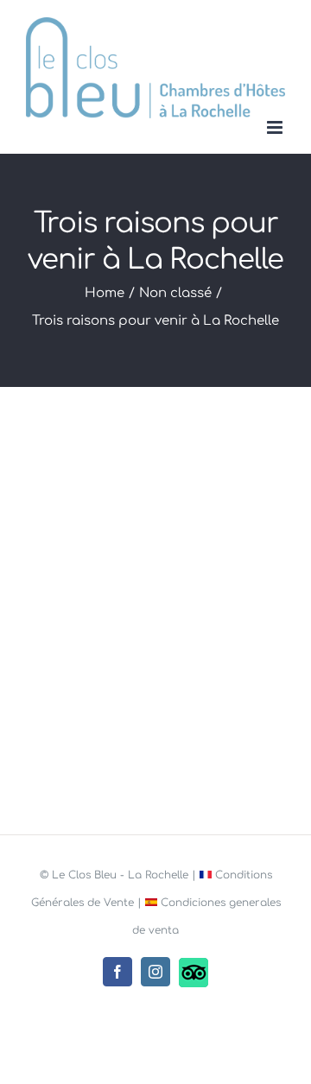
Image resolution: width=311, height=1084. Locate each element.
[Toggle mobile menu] (276, 127)
